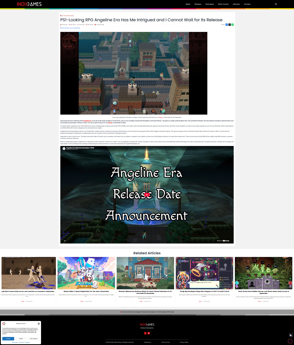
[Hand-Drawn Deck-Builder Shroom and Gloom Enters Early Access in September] (202, 273)
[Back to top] (290, 341)
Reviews (198, 4)
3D (122, 312)
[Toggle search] (276, 4)
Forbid (21, 338)
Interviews (209, 4)
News (188, 4)
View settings (33, 338)
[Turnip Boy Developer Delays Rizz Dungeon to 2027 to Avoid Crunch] (143, 273)
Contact (247, 4)
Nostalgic (152, 312)
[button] (39, 323)
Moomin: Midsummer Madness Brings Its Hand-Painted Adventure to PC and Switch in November (83, 292)
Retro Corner (223, 4)
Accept (8, 338)
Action (126, 312)
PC (156, 312)
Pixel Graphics (162, 312)
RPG (168, 312)
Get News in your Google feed (71, 28)
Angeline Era (87, 121)
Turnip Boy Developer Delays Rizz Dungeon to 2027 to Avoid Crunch (143, 291)
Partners (236, 4)
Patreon (161, 117)
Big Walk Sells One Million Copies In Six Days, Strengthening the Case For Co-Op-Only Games (261, 292)
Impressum (27, 342)
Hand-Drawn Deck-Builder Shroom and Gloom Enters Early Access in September (202, 292)
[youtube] (148, 333)
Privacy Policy (15, 342)
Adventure (131, 312)
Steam (110, 122)
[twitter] (145, 333)
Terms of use (21, 342)
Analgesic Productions (142, 312)
